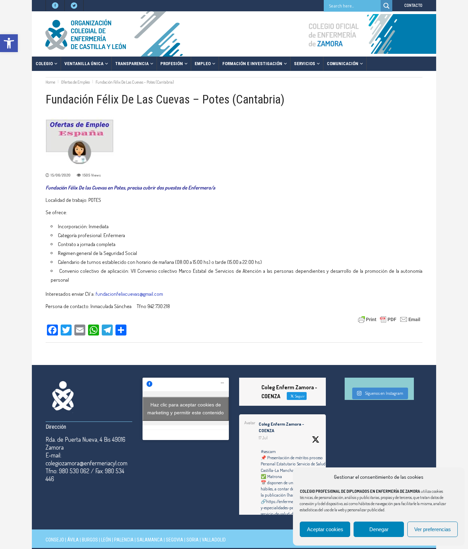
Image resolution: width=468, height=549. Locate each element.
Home (50, 82)
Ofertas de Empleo (75, 82)
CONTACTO (413, 5)
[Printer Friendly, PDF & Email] (389, 319)
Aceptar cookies (325, 529)
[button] (9, 43)
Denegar (379, 529)
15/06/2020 (61, 175)
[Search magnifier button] (386, 6)
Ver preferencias (432, 529)
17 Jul (263, 437)
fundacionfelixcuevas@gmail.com (129, 294)
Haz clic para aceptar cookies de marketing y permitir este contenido (185, 408)
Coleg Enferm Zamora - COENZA (281, 427)
